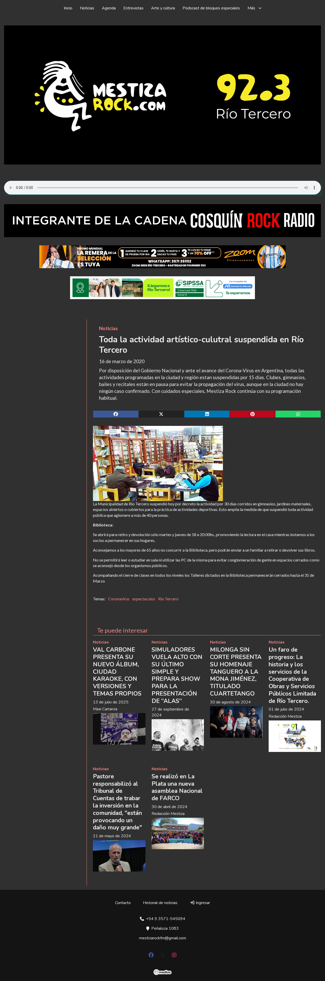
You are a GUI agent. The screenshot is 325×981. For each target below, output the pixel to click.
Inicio (68, 8)
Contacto (123, 903)
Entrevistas (133, 8)
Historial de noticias (160, 903)
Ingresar (202, 903)
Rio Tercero (168, 598)
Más (251, 8)
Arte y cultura (163, 8)
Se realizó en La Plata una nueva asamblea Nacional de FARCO (177, 787)
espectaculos (143, 598)
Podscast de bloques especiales (211, 8)
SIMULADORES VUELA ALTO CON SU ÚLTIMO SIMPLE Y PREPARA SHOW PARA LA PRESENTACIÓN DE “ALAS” (177, 675)
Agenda (109, 8)
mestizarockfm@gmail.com (162, 938)
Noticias (87, 8)
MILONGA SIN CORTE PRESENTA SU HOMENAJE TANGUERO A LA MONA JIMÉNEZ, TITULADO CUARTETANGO (236, 672)
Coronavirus (118, 598)
